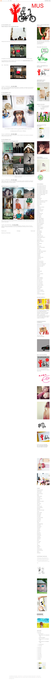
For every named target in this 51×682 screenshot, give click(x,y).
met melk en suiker (40, 252)
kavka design (39, 513)
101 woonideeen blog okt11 (41, 189)
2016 (39, 647)
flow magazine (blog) (40, 219)
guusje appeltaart (39, 507)
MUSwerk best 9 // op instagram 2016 (9, 186)
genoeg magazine (40, 224)
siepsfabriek (39, 537)
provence (7, 182)
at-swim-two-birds (40, 493)
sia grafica (38, 536)
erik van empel (16, 87)
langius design (39, 239)
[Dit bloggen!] (13, 86)
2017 (39, 632)
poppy (29, 181)
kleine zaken (39, 233)
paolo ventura (13, 41)
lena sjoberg (39, 518)
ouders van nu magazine (41, 264)
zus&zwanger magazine (41, 293)
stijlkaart (38, 276)
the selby (38, 542)
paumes (38, 267)
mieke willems (39, 526)
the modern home (40, 281)
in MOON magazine (5, 94)
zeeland (14, 182)
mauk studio (39, 249)
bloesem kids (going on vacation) (42, 200)
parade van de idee (40, 266)
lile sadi (38, 242)
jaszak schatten (39, 512)
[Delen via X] (14, 86)
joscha (2, 181)
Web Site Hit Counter (40, 615)
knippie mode (39, 234)
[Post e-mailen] (11, 86)
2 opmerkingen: (7, 179)
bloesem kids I (39, 203)
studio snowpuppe (40, 277)
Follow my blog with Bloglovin (41, 62)
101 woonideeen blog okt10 (41, 188)
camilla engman (39, 496)
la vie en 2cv (39, 238)
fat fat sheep (39, 215)
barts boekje (39, 199)
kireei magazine (39, 232)
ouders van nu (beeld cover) (41, 263)
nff (24, 88)
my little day (39, 258)
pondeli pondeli (39, 271)
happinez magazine (40, 227)
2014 (39, 650)
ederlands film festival (26, 60)
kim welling (38, 516)
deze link (2, 221)
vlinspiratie (38, 288)
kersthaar (6, 181)
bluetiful (38, 205)
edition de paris (39, 214)
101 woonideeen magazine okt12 (42, 193)
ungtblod (38, 545)
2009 (39, 657)
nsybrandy (38, 530)
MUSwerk (16, 176)
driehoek (38, 212)
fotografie (26, 87)
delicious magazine (40, 210)
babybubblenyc (39, 198)
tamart (38, 540)
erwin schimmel (39, 506)
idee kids (38, 229)
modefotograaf (11, 88)
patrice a (38, 531)
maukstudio (39, 525)
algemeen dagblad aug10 (41, 194)
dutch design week (40, 213)
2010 (39, 656)
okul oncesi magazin (40, 262)
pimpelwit (38, 268)
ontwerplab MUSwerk (20, 181)
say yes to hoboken (40, 273)
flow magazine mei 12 (40, 220)
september (41, 644)
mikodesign (39, 253)
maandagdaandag (40, 523)
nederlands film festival (19, 88)
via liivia (38, 547)
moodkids (38, 254)
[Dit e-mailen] (12, 86)
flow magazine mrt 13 (40, 222)
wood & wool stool (40, 550)
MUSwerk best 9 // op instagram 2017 (9, 141)
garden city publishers (40, 223)
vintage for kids (39, 286)
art (4, 87)
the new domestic (40, 282)
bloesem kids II (39, 204)
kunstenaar (6, 88)
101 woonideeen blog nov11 (41, 185)
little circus (38, 521)
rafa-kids (38, 272)
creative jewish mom (40, 209)
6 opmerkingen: (7, 86)
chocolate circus (39, 498)
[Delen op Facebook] (15, 86)
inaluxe (38, 511)
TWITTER (42, 109)
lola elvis (10, 181)
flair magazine (39, 217)
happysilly (38, 508)
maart (40, 645)
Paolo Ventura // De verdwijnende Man (9, 26)
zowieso (38, 292)
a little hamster (39, 491)
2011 (39, 654)
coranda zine (39, 208)
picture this (38, 532)
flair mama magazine (40, 218)
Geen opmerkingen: (8, 224)
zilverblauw (38, 552)
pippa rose (26, 181)
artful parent (39, 195)
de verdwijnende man (9, 87)
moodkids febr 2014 (40, 257)
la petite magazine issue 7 (41, 237)
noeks (38, 259)
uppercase (38, 546)
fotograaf (21, 87)
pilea (14, 226)
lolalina (38, 244)
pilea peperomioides (19, 226)
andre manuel (39, 492)
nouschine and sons (40, 261)
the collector (39, 541)
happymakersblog (40, 228)
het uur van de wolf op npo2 (11, 61)
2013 (39, 651)
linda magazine (39, 243)
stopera (10, 182)
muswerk (38, 528)
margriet (38, 248)
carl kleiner (38, 497)
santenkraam (39, 535)
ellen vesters (39, 503)
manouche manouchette (41, 247)
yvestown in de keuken (40, 291)
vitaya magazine (39, 287)
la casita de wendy (40, 517)
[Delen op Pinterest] (16, 86)
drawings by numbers (40, 501)
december (40, 633)
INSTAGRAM (42, 108)
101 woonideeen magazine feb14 (42, 190)
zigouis (38, 551)
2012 (39, 653)
